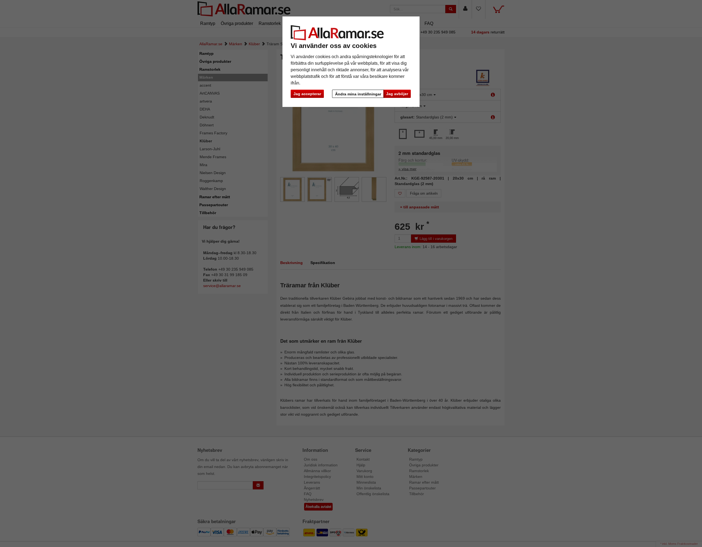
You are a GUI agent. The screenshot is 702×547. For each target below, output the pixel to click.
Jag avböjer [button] (397, 94)
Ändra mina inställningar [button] (358, 94)
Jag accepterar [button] (307, 94)
